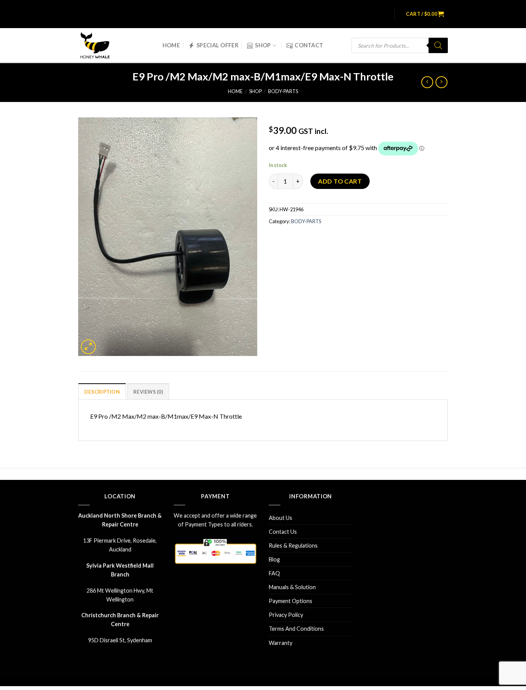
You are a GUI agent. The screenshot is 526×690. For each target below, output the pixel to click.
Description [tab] (102, 392)
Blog (274, 559)
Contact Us (283, 531)
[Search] (438, 45)
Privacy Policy (286, 614)
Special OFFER (217, 45)
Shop (263, 45)
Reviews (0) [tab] (148, 392)
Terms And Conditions (296, 628)
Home (171, 45)
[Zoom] (88, 346)
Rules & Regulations (293, 545)
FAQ (274, 573)
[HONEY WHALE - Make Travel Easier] (100, 45)
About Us (280, 518)
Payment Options (290, 601)
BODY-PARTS (283, 91)
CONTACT (309, 45)
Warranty (280, 643)
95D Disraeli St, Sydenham (120, 640)
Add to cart (340, 181)
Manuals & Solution (292, 587)
